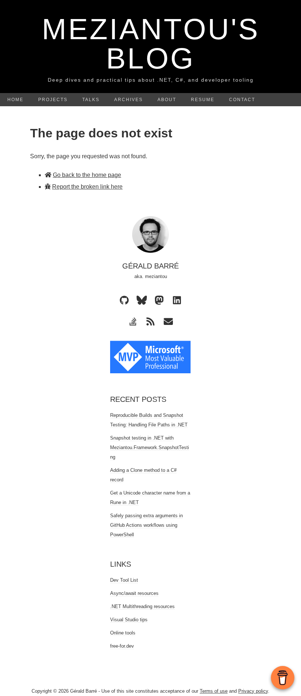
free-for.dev (122, 646)
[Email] (168, 321)
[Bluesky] (141, 300)
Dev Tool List (124, 580)
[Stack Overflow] (133, 321)
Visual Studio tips (129, 619)
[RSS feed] (150, 321)
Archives (128, 99)
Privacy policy (253, 691)
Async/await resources (134, 593)
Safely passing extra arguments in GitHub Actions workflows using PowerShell (146, 525)
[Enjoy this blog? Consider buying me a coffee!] (282, 677)
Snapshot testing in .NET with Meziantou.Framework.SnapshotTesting (149, 447)
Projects (53, 99)
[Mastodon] (159, 300)
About (166, 99)
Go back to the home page (87, 175)
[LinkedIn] (177, 300)
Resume (202, 99)
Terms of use (214, 691)
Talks (90, 99)
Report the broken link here (87, 187)
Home (15, 99)
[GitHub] (124, 300)
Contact (242, 99)
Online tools (122, 633)
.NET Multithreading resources (142, 606)
